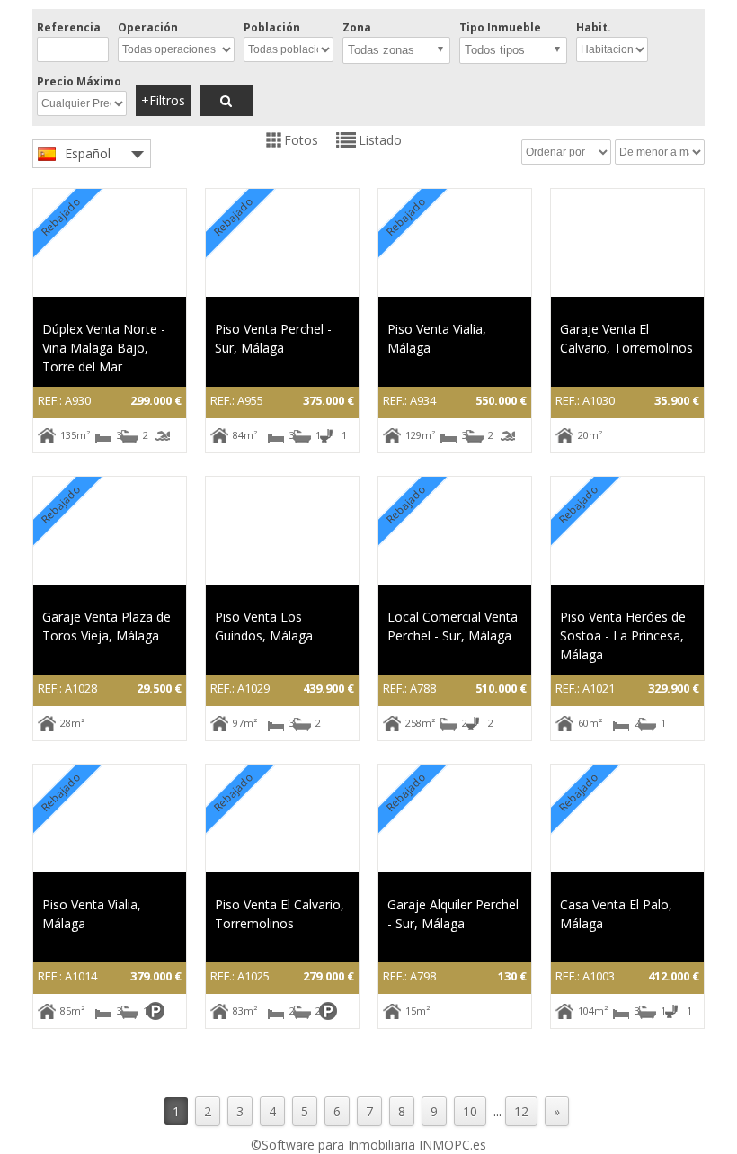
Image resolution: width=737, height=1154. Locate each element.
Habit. (593, 27)
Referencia (69, 27)
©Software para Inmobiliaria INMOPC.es (368, 1144)
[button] (396, 50)
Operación (148, 27)
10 (470, 1111)
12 (521, 1111)
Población (272, 27)
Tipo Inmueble (500, 27)
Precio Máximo (79, 81)
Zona (356, 27)
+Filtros (163, 100)
